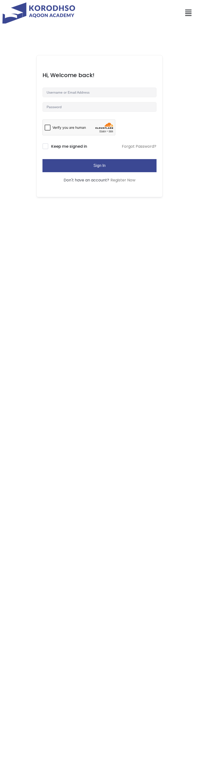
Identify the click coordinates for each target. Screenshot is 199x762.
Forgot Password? (139, 146)
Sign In (99, 165)
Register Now (122, 180)
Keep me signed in (69, 146)
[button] (188, 13)
